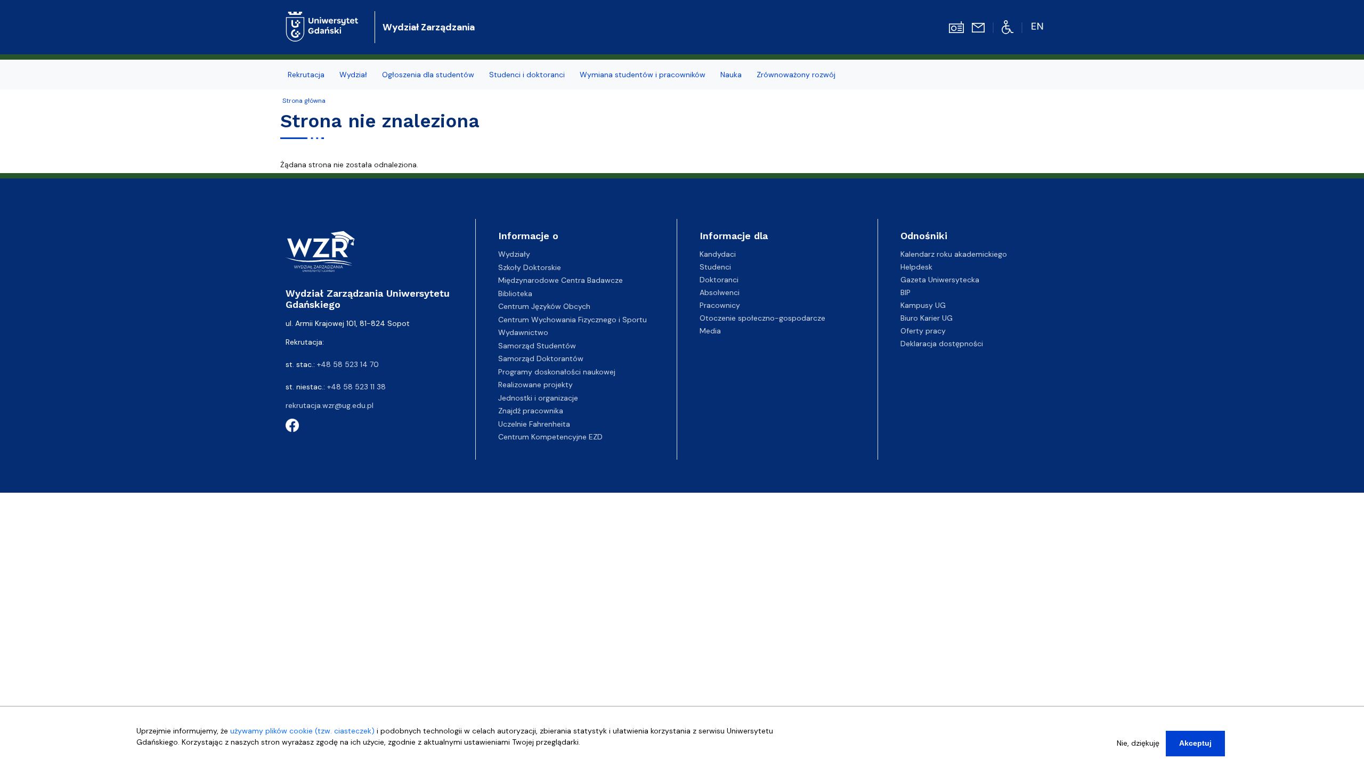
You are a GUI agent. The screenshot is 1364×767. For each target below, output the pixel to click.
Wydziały (514, 254)
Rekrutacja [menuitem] (306, 74)
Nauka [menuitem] (731, 74)
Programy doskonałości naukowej (556, 372)
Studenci (715, 267)
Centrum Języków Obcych (544, 306)
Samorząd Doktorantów (540, 358)
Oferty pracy (923, 331)
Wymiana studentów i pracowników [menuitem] (642, 74)
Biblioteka (515, 293)
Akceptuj (1195, 743)
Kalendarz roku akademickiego (953, 254)
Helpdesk (916, 267)
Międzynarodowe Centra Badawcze (560, 280)
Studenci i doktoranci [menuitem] (527, 74)
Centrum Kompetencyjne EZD (550, 437)
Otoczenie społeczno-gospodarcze (762, 318)
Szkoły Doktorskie (529, 267)
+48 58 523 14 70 (348, 364)
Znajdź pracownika (530, 410)
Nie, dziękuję (1138, 743)
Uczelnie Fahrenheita (534, 424)
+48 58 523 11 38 (356, 386)
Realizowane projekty (535, 384)
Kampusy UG (923, 305)
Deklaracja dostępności (941, 343)
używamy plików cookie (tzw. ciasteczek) (302, 731)
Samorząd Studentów (537, 345)
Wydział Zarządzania (429, 27)
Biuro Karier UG (926, 318)
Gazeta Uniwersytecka (939, 279)
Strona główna (304, 100)
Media (710, 331)
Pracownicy (720, 305)
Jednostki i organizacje (538, 398)
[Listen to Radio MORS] (956, 26)
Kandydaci (718, 254)
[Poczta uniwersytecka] (978, 27)
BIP (905, 292)
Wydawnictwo (523, 332)
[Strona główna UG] (322, 18)
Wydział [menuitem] (353, 74)
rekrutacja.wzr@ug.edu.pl (330, 405)
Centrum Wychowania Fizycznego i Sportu (572, 319)
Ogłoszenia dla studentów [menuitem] (428, 74)
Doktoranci (719, 279)
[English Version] (1038, 26)
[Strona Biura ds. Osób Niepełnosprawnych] (1008, 26)
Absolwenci (720, 292)
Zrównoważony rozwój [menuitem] (796, 74)
